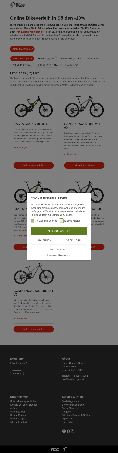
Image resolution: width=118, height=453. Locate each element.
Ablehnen (45, 240)
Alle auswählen (59, 231)
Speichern (73, 240)
